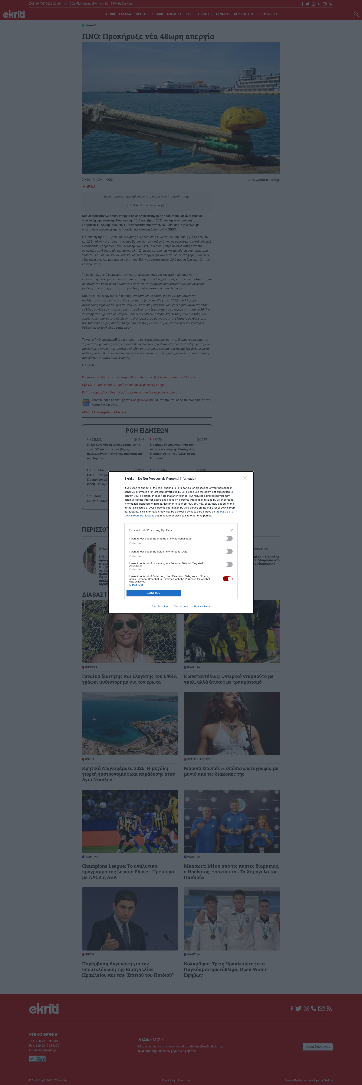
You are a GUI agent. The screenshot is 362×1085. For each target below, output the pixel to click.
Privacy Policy (202, 606)
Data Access (181, 606)
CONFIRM (154, 593)
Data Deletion (160, 606)
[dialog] (181, 543)
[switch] (228, 538)
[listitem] (181, 530)
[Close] (246, 479)
